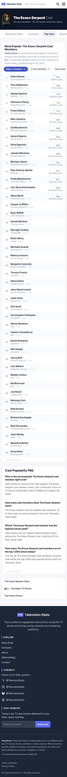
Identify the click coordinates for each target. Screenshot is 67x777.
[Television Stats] (12, 4)
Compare (6, 647)
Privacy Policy (8, 766)
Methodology (9, 657)
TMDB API (32, 754)
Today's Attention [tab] (16, 69)
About (5, 652)
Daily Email (7, 642)
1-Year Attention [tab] (40, 69)
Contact (6, 662)
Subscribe (42, 724)
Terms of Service (9, 763)
